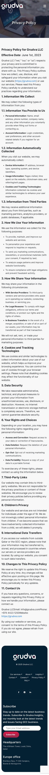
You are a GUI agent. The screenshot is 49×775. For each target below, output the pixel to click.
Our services (15, 674)
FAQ (26, 680)
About (28, 674)
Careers (23, 677)
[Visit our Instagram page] (24, 692)
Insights (38, 674)
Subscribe (10, 734)
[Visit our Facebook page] (18, 692)
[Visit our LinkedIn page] (30, 692)
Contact (12, 677)
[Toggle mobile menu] (44, 6)
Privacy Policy (37, 677)
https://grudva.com (25, 81)
